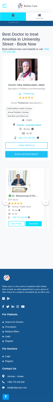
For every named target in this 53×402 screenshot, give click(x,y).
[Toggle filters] (6, 397)
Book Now (33, 224)
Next (46, 202)
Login (7, 336)
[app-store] (3, 298)
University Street (33, 124)
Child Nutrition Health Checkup (19, 108)
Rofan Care (30, 5)
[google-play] (8, 298)
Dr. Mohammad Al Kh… (25, 195)
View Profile (26, 145)
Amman (21, 124)
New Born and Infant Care (18, 116)
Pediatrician (29, 93)
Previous (6, 202)
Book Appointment (26, 154)
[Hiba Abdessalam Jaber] (26, 69)
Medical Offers (12, 331)
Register (9, 341)
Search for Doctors (14, 322)
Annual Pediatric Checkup (18, 112)
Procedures (10, 327)
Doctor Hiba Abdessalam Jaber (26, 84)
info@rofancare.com (17, 387)
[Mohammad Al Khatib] (25, 181)
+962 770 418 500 (27, 138)
